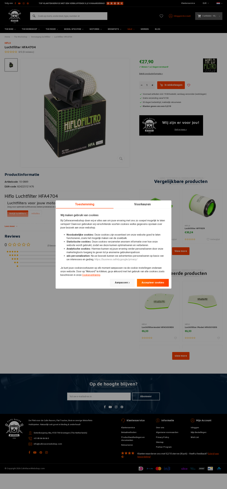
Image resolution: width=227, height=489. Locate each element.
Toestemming (84, 204)
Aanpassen (121, 282)
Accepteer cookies (153, 282)
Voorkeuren (142, 204)
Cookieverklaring (91, 275)
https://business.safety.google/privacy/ (116, 259)
